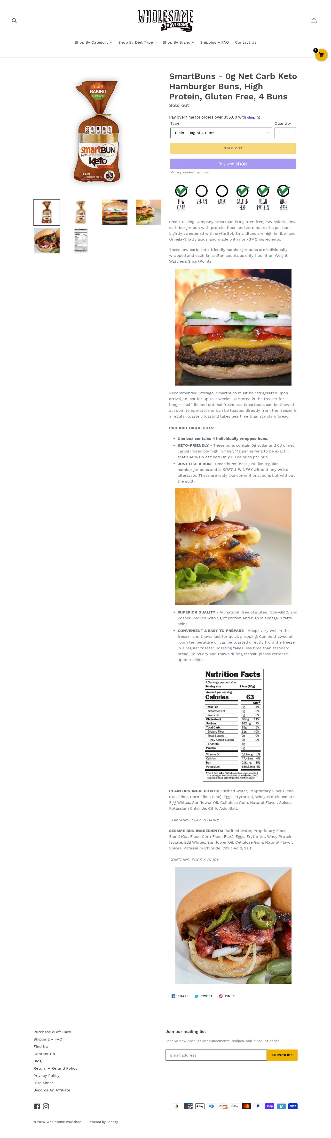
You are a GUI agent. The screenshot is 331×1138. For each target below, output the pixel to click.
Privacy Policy (46, 1075)
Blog (37, 1061)
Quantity (283, 123)
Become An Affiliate (51, 1090)
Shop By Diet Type (136, 42)
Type (174, 123)
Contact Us (245, 42)
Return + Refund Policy (55, 1068)
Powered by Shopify (102, 1122)
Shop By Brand (177, 42)
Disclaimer (43, 1083)
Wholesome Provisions (64, 1122)
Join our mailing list (186, 1031)
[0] (321, 55)
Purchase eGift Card (52, 1032)
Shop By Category (92, 42)
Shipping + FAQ (214, 42)
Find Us (40, 1046)
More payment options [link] (189, 172)
